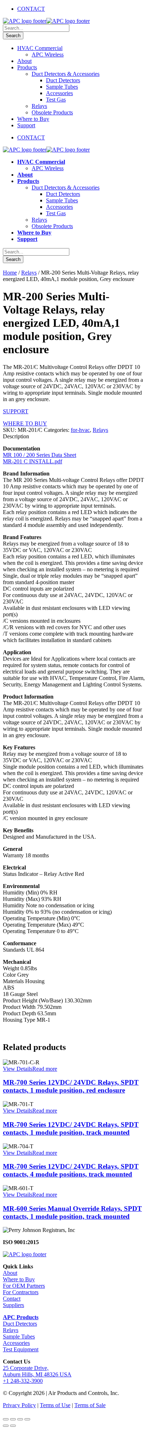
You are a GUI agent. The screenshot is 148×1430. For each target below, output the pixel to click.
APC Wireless (48, 54)
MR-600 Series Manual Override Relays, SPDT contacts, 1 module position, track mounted (72, 1212)
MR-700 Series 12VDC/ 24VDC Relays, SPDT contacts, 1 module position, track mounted (71, 1128)
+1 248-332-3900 (23, 1381)
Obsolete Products (52, 112)
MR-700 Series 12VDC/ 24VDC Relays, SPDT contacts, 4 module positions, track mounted (71, 1170)
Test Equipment (20, 1349)
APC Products (20, 1317)
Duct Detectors (63, 80)
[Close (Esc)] (27, 1419)
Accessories (59, 93)
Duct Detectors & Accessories (66, 74)
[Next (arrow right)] (13, 1426)
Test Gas (56, 100)
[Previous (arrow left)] (6, 1426)
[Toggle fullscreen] (13, 1419)
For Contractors (20, 1292)
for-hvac (80, 430)
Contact (11, 1299)
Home (10, 273)
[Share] (20, 1419)
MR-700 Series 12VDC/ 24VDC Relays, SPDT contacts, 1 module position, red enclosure (71, 1086)
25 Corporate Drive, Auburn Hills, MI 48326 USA (37, 1371)
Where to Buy (33, 119)
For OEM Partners (24, 1286)
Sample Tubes (62, 87)
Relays (39, 106)
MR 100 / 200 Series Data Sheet (39, 455)
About (24, 61)
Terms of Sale (90, 1405)
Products (27, 67)
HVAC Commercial (40, 48)
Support (26, 125)
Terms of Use (55, 1405)
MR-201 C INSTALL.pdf (32, 461)
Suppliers (13, 1305)
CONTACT (31, 9)
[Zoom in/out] (6, 1419)
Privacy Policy (19, 1405)
